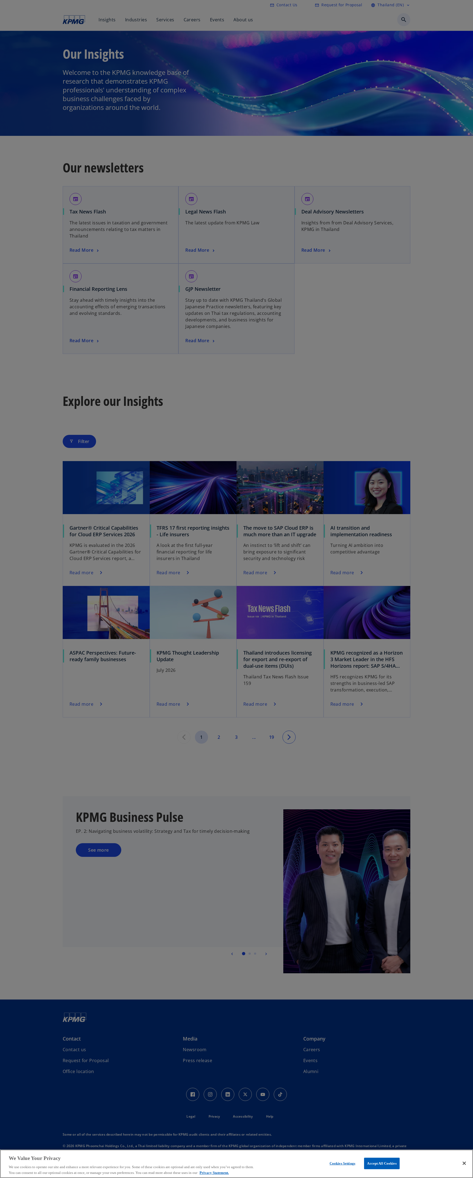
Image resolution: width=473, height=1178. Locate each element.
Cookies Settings (342, 1163)
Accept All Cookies (381, 1163)
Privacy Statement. (214, 1172)
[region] (236, 1164)
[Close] (464, 1163)
